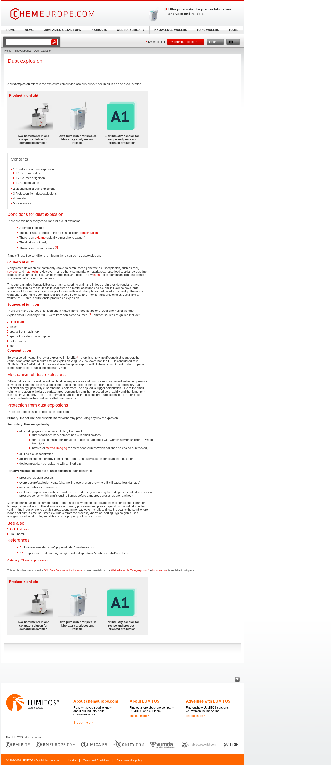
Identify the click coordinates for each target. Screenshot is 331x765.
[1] (56, 247)
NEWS (29, 30)
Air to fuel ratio (19, 529)
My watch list (156, 42)
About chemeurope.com (95, 701)
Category (13, 560)
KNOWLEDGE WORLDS (170, 30)
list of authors (159, 570)
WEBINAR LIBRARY (131, 30)
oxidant (40, 237)
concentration (89, 233)
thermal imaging (56, 448)
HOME (10, 30)
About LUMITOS (144, 701)
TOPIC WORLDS (208, 30)
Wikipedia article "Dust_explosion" (130, 570)
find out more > (83, 722)
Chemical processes (34, 560)
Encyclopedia (23, 50)
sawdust (12, 271)
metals (97, 275)
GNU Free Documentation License (63, 570)
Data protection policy (129, 760)
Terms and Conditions (96, 760)
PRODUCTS (99, 30)
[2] (89, 314)
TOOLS (233, 30)
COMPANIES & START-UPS (62, 30)
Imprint (72, 760)
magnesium (32, 271)
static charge (18, 322)
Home (7, 50)
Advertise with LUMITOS (208, 701)
